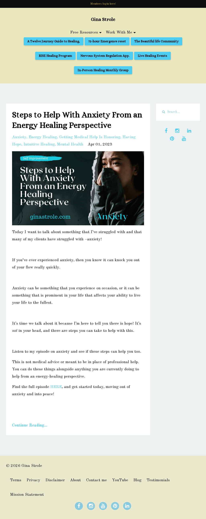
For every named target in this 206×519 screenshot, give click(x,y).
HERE (56, 387)
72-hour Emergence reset (107, 41)
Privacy (33, 480)
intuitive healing (39, 144)
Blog (137, 480)
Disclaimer (55, 480)
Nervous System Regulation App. (104, 56)
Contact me (96, 480)
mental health (70, 144)
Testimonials (158, 480)
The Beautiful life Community (156, 41)
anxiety (19, 137)
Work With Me (119, 32)
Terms (15, 480)
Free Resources (84, 32)
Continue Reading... (29, 426)
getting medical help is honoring (89, 137)
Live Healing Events (152, 56)
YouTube (120, 480)
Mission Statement (27, 495)
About (75, 480)
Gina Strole (103, 19)
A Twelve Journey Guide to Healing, (53, 41)
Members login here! (103, 3)
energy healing (43, 137)
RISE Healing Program (55, 56)
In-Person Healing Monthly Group (103, 70)
